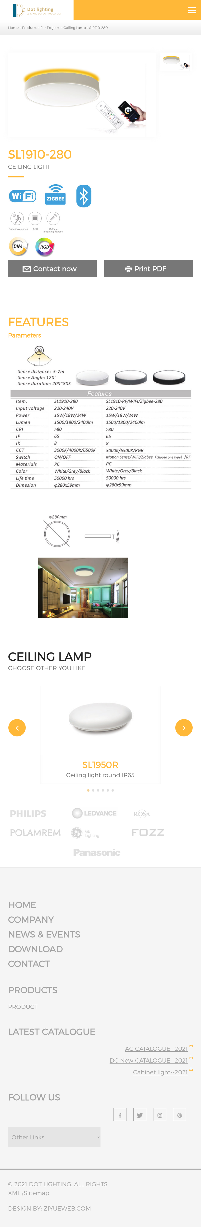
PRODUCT (23, 1006)
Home (14, 28)
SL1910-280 (98, 28)
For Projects (50, 28)
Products (30, 28)
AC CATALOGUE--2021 (156, 1048)
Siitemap (36, 1192)
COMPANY (31, 919)
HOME (22, 904)
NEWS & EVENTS (44, 934)
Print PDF (150, 268)
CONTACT (29, 963)
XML (15, 1192)
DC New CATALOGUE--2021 (149, 1060)
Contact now (54, 268)
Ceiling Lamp (75, 28)
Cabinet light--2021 (160, 1072)
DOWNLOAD (35, 948)
